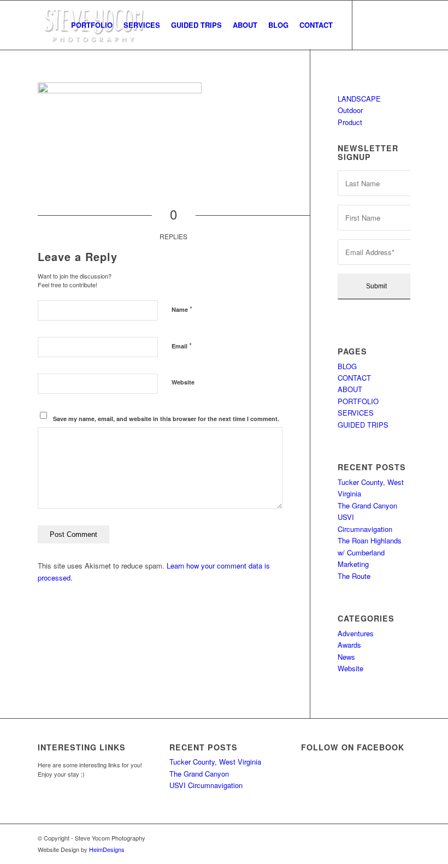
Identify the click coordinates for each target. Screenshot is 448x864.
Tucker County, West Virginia (215, 761)
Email (182, 345)
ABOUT (350, 389)
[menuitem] (92, 25)
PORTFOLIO (358, 401)
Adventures (356, 633)
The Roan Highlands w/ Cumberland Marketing (370, 552)
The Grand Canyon (367, 505)
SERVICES (356, 412)
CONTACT (354, 377)
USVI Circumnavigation (206, 785)
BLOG (347, 366)
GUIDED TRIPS (363, 424)
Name (182, 309)
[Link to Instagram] (386, 24)
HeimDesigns (107, 849)
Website (183, 382)
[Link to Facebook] (369, 24)
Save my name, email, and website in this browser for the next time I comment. (166, 419)
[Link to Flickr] (402, 24)
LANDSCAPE (359, 98)
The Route (354, 576)
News (346, 657)
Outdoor (350, 110)
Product (350, 122)
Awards (349, 645)
